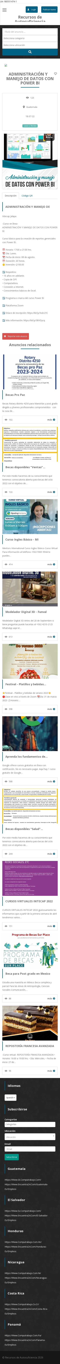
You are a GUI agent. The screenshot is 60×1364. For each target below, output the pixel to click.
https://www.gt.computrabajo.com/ (23, 1179)
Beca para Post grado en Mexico (27, 973)
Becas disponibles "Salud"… (24, 829)
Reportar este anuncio (17, 336)
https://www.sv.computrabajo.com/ (23, 1210)
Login (33, 9)
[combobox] (30, 38)
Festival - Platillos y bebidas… (25, 684)
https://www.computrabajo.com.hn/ (23, 1242)
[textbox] (15, 38)
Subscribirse (11, 1157)
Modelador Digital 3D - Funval (26, 612)
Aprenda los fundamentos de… (26, 756)
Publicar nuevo (49, 9)
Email (8, 1143)
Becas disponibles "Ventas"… (25, 467)
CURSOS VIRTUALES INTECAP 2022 (29, 901)
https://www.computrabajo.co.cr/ (22, 1304)
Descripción (10, 195)
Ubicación (10, 1130)
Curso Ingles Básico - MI (21, 539)
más (49, 419)
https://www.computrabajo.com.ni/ (23, 1273)
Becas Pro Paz (15, 395)
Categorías (11, 1119)
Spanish (10, 1097)
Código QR (27, 195)
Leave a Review (30, 126)
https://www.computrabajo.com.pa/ (23, 1335)
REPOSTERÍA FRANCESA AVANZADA (29, 1046)
